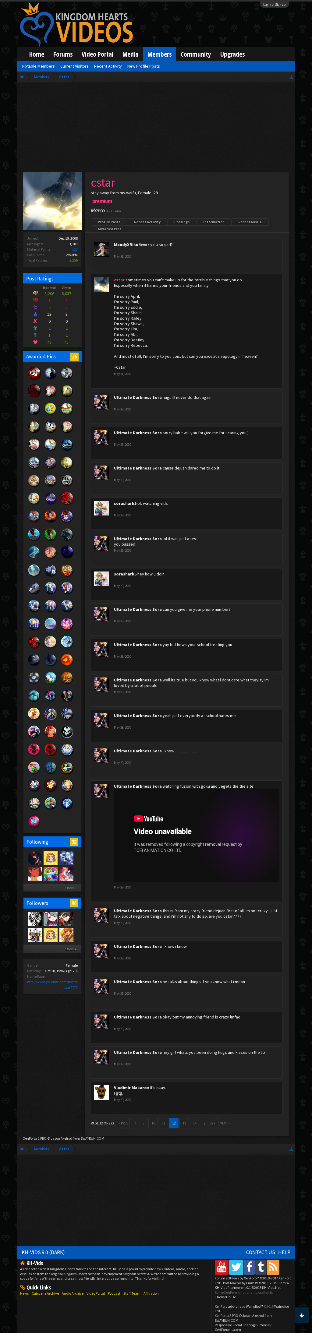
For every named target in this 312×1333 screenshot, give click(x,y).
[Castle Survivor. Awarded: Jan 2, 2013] (50, 504)
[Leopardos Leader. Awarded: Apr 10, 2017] (67, 396)
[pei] (50, 919)
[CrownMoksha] (66, 934)
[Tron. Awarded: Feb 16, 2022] (34, 558)
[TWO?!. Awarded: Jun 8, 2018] (50, 737)
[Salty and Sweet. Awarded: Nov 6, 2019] (34, 576)
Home (36, 54)
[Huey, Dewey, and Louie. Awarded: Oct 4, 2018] (50, 684)
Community (196, 54)
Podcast (114, 1293)
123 (75, 249)
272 (212, 1123)
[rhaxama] (34, 934)
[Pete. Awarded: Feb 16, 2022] (67, 522)
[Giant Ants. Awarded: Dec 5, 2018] (34, 648)
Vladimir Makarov (131, 1087)
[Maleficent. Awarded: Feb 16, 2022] (50, 540)
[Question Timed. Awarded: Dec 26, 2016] (50, 414)
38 (74, 842)
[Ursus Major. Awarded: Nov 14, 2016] (34, 432)
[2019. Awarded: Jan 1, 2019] (50, 630)
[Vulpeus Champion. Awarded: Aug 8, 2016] (67, 432)
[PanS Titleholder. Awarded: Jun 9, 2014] (67, 468)
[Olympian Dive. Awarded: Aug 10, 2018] (34, 720)
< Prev (123, 1123)
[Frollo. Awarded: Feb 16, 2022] (50, 522)
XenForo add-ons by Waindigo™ (239, 1306)
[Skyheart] (66, 919)
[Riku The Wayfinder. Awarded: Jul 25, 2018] (50, 720)
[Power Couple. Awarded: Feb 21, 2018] (34, 379)
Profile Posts (109, 222)
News (24, 1293)
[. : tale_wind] (50, 873)
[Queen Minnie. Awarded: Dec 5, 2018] (67, 630)
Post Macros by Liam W (256, 1283)
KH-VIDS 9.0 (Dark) (43, 1252)
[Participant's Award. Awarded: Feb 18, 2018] (34, 396)
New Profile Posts (143, 66)
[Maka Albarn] (66, 857)
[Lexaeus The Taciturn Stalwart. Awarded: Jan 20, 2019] (67, 612)
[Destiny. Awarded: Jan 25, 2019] (34, 594)
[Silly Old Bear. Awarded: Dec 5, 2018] (50, 648)
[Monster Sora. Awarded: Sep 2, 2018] (50, 702)
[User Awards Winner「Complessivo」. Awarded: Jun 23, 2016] (50, 450)
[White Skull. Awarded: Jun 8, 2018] (67, 737)
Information (214, 222)
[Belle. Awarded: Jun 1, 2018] (50, 791)
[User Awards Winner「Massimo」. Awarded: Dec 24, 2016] (67, 414)
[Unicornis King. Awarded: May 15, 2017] (50, 396)
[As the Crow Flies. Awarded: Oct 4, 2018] (50, 666)
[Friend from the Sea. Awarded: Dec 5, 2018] (67, 648)
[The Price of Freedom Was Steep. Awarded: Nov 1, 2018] (34, 666)
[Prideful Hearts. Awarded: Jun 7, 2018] (34, 773)
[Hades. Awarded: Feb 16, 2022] (34, 540)
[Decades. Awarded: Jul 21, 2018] (67, 720)
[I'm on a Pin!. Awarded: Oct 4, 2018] (34, 702)
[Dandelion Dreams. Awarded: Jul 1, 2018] (34, 737)
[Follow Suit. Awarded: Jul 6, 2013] (34, 504)
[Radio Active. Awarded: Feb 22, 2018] (67, 809)
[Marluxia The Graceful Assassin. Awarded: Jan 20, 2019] (50, 612)
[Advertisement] (156, 128)
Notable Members (38, 66)
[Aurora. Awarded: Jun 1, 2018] (67, 791)
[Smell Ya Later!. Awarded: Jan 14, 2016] (67, 450)
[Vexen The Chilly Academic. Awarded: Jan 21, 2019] (50, 594)
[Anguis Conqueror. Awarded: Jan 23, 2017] (34, 414)
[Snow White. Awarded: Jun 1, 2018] (34, 791)
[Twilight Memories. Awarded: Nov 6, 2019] (50, 558)
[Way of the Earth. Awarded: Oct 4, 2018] (67, 684)
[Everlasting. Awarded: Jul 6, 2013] (67, 486)
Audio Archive (72, 1293)
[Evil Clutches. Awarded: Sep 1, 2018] (67, 702)
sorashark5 (125, 503)
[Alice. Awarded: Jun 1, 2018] (34, 809)
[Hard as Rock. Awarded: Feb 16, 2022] (67, 540)
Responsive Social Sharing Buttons (241, 1325)
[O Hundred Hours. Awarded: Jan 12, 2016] (34, 468)
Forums (63, 54)
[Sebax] (50, 857)
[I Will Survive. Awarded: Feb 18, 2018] (67, 504)
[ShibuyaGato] (34, 857)
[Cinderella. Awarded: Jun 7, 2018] (67, 755)
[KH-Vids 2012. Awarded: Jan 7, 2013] (34, 522)
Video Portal (97, 54)
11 (163, 1123)
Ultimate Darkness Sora (138, 397)
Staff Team (131, 1293)
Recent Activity (147, 222)
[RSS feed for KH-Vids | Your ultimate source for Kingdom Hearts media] (273, 1267)
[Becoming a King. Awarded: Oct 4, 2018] (67, 666)
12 (174, 1123)
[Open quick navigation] (291, 77)
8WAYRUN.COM (92, 1138)
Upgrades (232, 54)
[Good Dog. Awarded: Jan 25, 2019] (67, 576)
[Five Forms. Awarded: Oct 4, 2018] (34, 684)
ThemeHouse (225, 1297)
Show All (71, 887)
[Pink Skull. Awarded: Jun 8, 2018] (34, 755)
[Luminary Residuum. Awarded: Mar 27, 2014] (34, 486)
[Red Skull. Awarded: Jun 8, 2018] (50, 755)
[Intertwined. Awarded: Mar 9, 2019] (50, 576)
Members (159, 54)
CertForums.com (228, 1329)
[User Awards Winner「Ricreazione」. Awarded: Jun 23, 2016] (34, 450)
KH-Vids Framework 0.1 (248, 1287)
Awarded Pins (109, 229)
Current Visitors (74, 66)
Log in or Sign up (274, 4)
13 (184, 1123)
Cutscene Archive (45, 1293)
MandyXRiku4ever (131, 244)
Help (284, 1252)
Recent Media (250, 222)
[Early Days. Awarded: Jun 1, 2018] (50, 809)
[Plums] (34, 873)
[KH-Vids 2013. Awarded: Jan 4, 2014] (50, 486)
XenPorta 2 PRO (35, 1138)
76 (74, 356)
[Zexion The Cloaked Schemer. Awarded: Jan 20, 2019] (34, 612)
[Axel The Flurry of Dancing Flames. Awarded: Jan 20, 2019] (67, 594)
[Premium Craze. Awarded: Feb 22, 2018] (34, 827)
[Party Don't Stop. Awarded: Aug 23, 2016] (50, 432)
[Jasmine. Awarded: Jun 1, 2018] (67, 773)
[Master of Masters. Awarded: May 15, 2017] (50, 379)
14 (195, 1123)
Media (130, 54)
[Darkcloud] (34, 919)
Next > (225, 1123)
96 (74, 903)
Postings (182, 222)
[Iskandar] (66, 873)
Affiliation (151, 1293)
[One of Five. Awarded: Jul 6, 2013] (67, 379)
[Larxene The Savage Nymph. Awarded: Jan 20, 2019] (34, 630)
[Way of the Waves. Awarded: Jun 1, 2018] (50, 773)
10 (153, 1123)
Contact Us (260, 1252)
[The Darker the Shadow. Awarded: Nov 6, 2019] (67, 558)
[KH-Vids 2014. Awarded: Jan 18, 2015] (50, 468)
